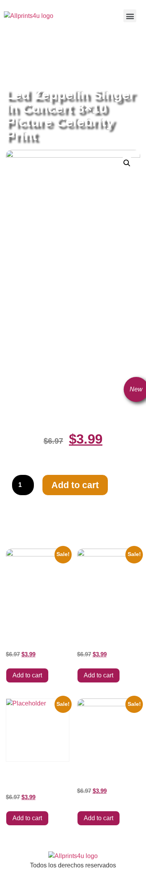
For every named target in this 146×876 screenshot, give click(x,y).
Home (13, 51)
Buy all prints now (48, 51)
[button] (129, 15)
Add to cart (75, 485)
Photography (43, 60)
